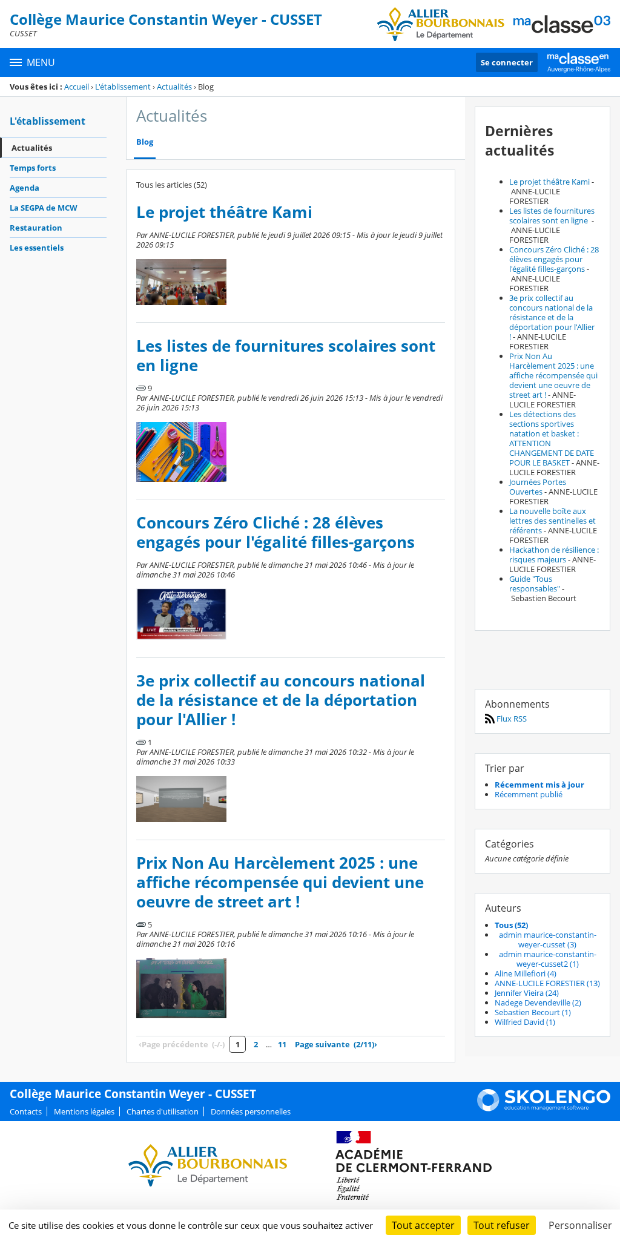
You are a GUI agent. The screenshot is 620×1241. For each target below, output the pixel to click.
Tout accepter (423, 1225)
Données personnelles (251, 1111)
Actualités (174, 86)
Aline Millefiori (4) (525, 973)
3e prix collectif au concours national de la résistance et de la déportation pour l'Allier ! (280, 700)
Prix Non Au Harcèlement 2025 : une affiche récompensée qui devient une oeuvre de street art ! (280, 882)
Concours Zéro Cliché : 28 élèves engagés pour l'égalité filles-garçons (275, 532)
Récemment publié (528, 794)
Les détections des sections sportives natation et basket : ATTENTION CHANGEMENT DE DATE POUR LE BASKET (551, 438)
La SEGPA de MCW (44, 207)
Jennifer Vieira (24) (527, 993)
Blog (144, 142)
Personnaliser (580, 1225)
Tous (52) (511, 925)
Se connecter (507, 62)
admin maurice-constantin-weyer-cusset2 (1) (547, 959)
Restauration (36, 227)
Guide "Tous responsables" (534, 583)
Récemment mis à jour (539, 784)
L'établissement (123, 86)
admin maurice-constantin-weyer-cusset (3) (547, 939)
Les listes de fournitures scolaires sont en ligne (285, 355)
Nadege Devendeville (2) (538, 1002)
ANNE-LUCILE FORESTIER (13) (547, 983)
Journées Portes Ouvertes (537, 486)
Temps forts (33, 167)
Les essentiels (37, 247)
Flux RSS (511, 718)
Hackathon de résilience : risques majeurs (554, 554)
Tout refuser (501, 1225)
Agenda (24, 187)
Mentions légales (84, 1111)
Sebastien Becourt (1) (533, 1012)
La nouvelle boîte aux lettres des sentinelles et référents (552, 520)
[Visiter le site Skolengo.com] (543, 1108)
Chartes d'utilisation (163, 1111)
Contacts (26, 1111)
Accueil (76, 86)
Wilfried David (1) (525, 1022)
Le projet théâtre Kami (224, 212)
